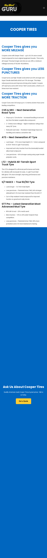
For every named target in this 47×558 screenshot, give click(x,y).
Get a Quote (23, 401)
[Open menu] (44, 8)
